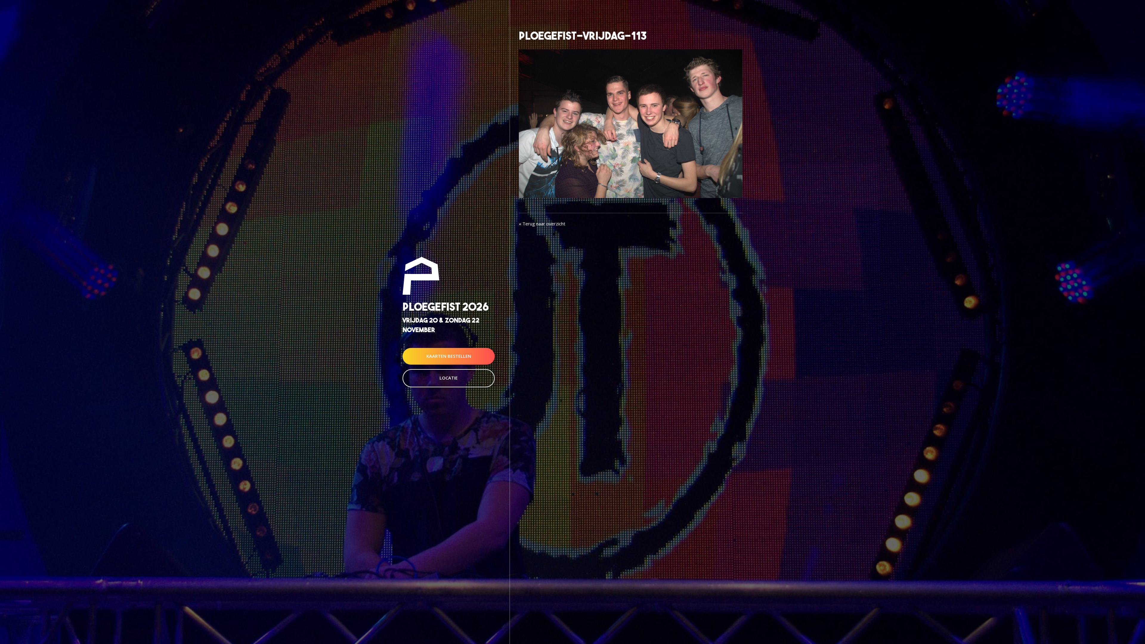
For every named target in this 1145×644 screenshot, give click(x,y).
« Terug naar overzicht (542, 224)
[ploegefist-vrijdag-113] (630, 123)
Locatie (449, 378)
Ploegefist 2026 (446, 307)
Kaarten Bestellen (448, 356)
